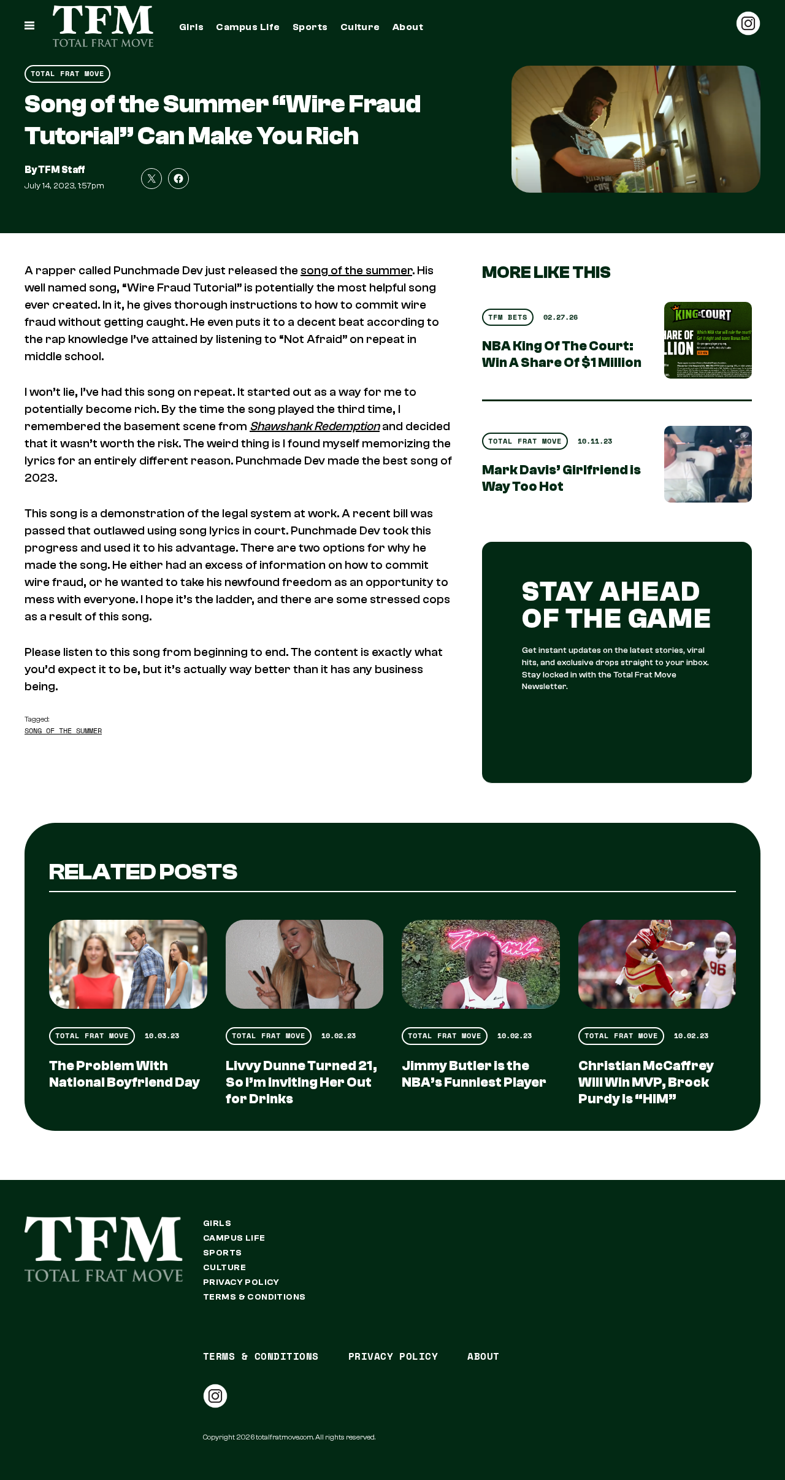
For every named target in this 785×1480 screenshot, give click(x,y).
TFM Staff (61, 169)
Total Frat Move (67, 73)
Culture (360, 27)
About (407, 27)
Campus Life (248, 27)
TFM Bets (507, 317)
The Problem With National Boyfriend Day (124, 1074)
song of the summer (356, 270)
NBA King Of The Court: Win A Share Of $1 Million (561, 354)
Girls (191, 27)
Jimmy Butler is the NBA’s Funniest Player (474, 1074)
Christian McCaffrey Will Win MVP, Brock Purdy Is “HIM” (646, 1082)
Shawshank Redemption (315, 426)
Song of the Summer (63, 730)
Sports (310, 27)
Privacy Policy (241, 1282)
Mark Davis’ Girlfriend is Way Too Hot (561, 478)
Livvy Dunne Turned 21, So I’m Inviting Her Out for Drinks (301, 1082)
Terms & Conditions (254, 1297)
